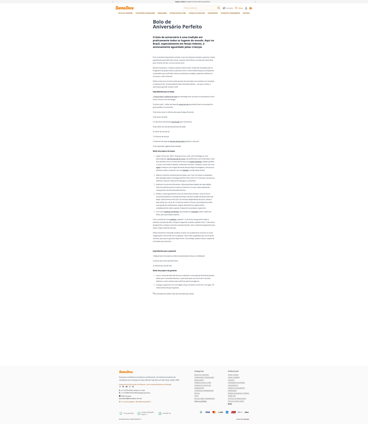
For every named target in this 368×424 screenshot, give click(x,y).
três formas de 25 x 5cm (176, 159)
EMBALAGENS (199, 380)
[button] (246, 8)
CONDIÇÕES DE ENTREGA (236, 383)
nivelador (194, 212)
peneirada (175, 122)
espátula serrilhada (171, 212)
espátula (173, 219)
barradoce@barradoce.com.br (130, 398)
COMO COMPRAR (233, 377)
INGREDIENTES (199, 388)
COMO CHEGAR (233, 375)
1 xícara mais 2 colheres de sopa (165, 96)
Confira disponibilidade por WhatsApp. (159, 384)
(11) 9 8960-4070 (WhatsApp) (132, 393)
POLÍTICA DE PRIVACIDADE (237, 398)
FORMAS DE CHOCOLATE (202, 385)
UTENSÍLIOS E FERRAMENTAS (204, 390)
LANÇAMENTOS (233, 385)
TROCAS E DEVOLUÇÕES (236, 401)
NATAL (196, 396)
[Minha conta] (246, 8)
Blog (230, 404)
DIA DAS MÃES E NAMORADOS (204, 398)
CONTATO (231, 380)
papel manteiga (196, 161)
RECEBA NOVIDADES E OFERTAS (238, 393)
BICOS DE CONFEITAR (201, 375)
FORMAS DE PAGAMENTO (236, 388)
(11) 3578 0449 (126, 390)
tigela (158, 167)
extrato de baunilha (177, 141)
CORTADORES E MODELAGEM (204, 377)
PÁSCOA (197, 393)
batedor (186, 170)
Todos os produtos (200, 401)
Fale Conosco (126, 396)
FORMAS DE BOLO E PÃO (202, 383)
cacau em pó (183, 104)
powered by (242, 419)
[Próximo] (255, 1)
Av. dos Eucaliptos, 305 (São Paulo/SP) (135, 402)
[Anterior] (113, 1)
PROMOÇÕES (232, 390)
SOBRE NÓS (232, 396)
